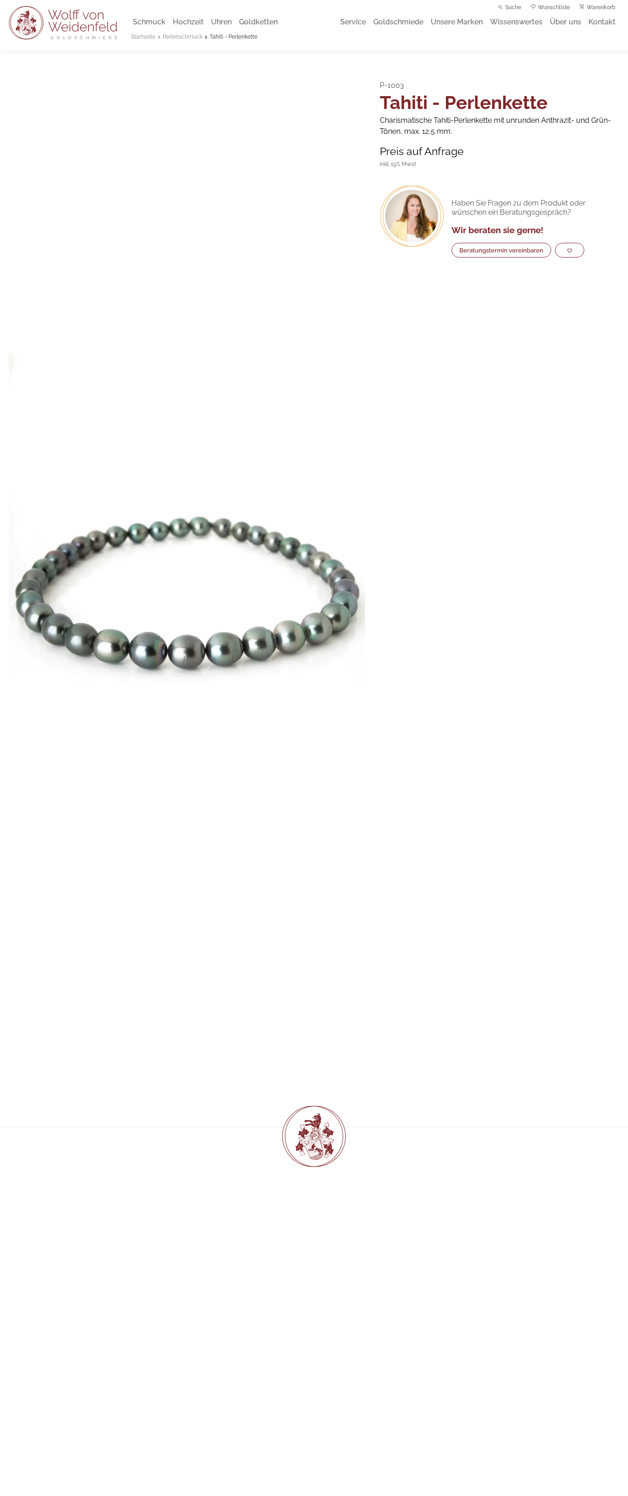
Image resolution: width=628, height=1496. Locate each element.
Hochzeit (188, 21)
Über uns (565, 21)
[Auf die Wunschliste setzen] (569, 250)
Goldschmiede (398, 21)
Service (353, 21)
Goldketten (258, 21)
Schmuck (149, 21)
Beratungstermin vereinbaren (501, 250)
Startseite (143, 37)
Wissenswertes (516, 21)
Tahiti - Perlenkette (233, 37)
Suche (513, 7)
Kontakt (602, 21)
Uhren (221, 21)
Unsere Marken (457, 21)
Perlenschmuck (182, 37)
